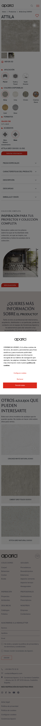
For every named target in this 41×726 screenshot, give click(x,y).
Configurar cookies (20, 373)
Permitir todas (20, 385)
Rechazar (20, 379)
